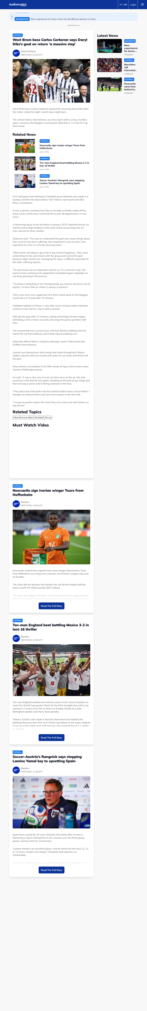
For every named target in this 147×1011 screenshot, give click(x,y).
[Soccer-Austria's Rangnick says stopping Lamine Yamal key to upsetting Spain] (25, 181)
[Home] (17, 4)
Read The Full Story (51, 605)
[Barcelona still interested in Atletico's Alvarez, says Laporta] (109, 65)
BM (121, 4)
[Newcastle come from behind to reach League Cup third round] (109, 84)
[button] (11, 15)
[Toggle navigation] (142, 4)
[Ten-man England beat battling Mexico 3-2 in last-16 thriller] (25, 163)
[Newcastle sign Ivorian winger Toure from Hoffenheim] (25, 146)
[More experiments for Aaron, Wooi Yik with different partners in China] (109, 46)
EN (125, 4)
